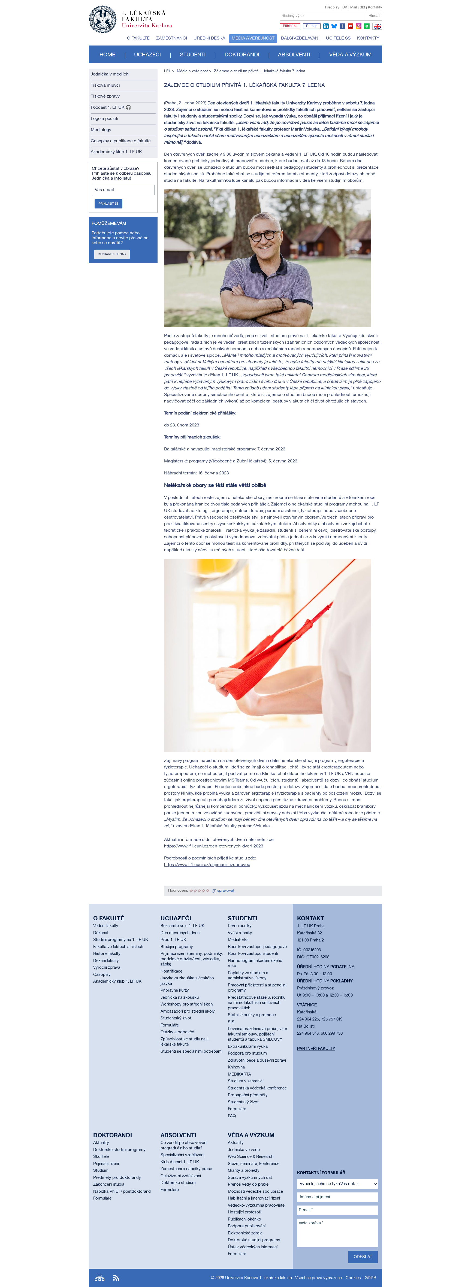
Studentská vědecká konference (257, 1088)
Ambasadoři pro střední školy (188, 1011)
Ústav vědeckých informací (252, 1247)
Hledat (374, 16)
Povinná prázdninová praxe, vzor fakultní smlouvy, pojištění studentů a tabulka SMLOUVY (257, 1034)
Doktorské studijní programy (119, 1150)
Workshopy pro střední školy (187, 1004)
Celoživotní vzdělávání (181, 1176)
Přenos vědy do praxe (248, 1184)
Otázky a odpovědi (178, 1032)
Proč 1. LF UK (173, 940)
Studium (100, 1171)
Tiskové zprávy (105, 96)
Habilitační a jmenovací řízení (254, 1198)
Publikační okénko (244, 1219)
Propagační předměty (248, 1095)
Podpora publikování (246, 1226)
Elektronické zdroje (245, 1233)
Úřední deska (209, 38)
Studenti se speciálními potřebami (191, 1051)
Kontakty (375, 7)
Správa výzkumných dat (250, 1178)
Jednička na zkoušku (180, 998)
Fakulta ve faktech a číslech (118, 947)
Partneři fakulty (316, 1049)
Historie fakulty (106, 954)
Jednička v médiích (110, 74)
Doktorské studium (178, 1183)
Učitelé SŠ (338, 38)
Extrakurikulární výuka (248, 1047)
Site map (99, 1278)
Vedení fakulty (105, 926)
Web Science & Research (250, 1157)
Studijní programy (177, 947)
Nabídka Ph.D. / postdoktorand (122, 1192)
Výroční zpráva (106, 968)
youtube (350, 26)
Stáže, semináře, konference (253, 1164)
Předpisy (332, 7)
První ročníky (240, 926)
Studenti (193, 55)
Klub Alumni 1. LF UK (180, 1162)
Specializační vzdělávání (182, 1155)
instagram (358, 26)
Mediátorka (238, 940)
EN (376, 29)
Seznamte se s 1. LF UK (182, 926)
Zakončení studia (108, 1184)
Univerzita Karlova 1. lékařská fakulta (258, 1278)
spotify (367, 26)
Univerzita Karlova (151, 28)
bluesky (334, 26)
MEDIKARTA (239, 1074)
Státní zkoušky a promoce (252, 1015)
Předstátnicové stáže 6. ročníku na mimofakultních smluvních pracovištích (256, 1003)
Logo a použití (104, 119)
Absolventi (294, 55)
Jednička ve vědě (244, 1150)
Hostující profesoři (244, 1212)
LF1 (167, 71)
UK (344, 7)
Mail (353, 7)
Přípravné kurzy (175, 990)
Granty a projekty (243, 1171)
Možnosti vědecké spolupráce (255, 1192)
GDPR (370, 1278)
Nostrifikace (171, 971)
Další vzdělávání (300, 38)
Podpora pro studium (247, 1053)
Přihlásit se (108, 203)
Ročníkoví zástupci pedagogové (257, 947)
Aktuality (101, 1143)
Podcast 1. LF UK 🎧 (111, 108)
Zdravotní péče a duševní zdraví (257, 1060)
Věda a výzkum (350, 55)
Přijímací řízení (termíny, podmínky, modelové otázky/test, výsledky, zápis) (192, 959)
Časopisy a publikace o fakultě (121, 141)
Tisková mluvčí (105, 85)
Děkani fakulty (106, 961)
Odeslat (363, 1257)
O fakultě (138, 38)
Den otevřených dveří (180, 933)
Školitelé (101, 1157)
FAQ (232, 1116)
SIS (362, 7)
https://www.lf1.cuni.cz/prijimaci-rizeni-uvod (207, 865)
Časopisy (102, 975)
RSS (116, 1278)
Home (107, 55)
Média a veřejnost (253, 38)
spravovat (225, 890)
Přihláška (290, 26)
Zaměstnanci (171, 38)
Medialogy (101, 130)
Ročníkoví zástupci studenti (253, 954)
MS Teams (238, 780)
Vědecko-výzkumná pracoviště (256, 1205)
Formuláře (170, 1025)
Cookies (353, 1278)
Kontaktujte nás (112, 254)
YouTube (232, 181)
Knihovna (236, 1067)
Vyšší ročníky (240, 933)
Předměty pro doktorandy (117, 1178)
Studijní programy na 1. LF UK (120, 940)
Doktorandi (242, 55)
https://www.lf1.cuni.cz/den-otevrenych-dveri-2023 (213, 846)
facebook (342, 26)
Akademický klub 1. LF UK (116, 152)
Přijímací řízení (106, 1164)
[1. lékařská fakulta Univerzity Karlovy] (130, 17)
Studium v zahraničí (245, 1081)
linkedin (326, 26)
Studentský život (176, 1018)
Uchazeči (147, 55)
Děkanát (100, 933)
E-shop (312, 26)
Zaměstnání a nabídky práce (186, 1169)
